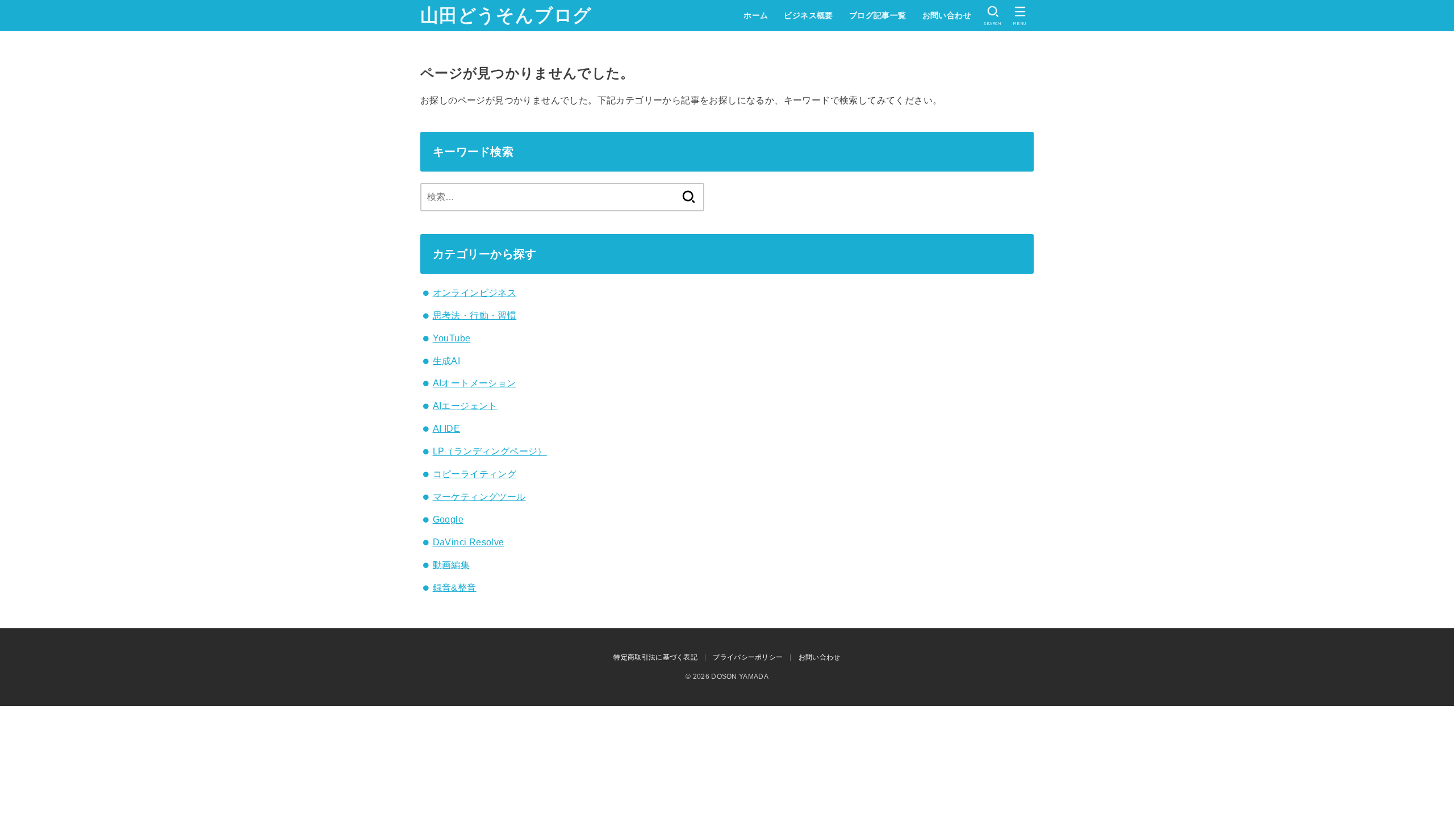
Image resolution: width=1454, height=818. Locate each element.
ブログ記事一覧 (877, 15)
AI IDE (446, 428)
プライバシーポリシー (748, 657)
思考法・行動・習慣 (475, 315)
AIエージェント (465, 406)
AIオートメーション (474, 383)
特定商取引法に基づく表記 (655, 657)
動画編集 (451, 565)
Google (448, 519)
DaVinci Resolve (468, 542)
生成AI (447, 361)
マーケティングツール (479, 497)
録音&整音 (455, 587)
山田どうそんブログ (506, 15)
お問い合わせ (946, 15)
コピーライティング (475, 474)
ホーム (755, 15)
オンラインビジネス (475, 293)
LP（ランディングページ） (490, 451)
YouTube (452, 338)
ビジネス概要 (808, 15)
